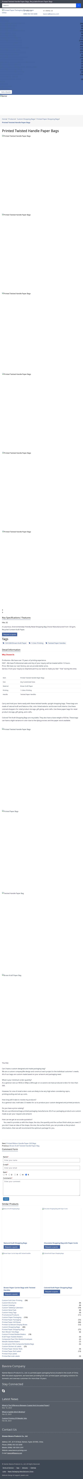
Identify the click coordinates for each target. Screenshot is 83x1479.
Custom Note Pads (8, 33)
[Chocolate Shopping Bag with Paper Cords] (58, 1224)
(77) (79, 1329)
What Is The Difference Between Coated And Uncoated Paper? (25, 1405)
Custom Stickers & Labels (11, 69)
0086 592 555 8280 (30, 14)
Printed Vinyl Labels (9, 77)
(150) (81, 40)
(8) (80, 1303)
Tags (17, 1468)
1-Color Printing (37, 643)
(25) (81, 69)
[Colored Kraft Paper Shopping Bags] (58, 1269)
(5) (80, 1344)
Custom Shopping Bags (10, 50)
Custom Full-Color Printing (12, 23)
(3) (80, 1356)
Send (6, 1199)
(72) (79, 1320)
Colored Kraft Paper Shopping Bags (58, 1288)
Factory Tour (6, 86)
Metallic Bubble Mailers (10, 65)
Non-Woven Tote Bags (9, 55)
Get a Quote (6, 92)
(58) (81, 23)
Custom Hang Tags (8, 36)
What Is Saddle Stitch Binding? (13, 1412)
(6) (80, 1332)
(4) (80, 1312)
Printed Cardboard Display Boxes (14, 48)
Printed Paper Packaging (11, 43)
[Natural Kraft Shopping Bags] (18, 1224)
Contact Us (5, 89)
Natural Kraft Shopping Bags (15, 1243)
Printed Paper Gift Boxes (10, 45)
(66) (79, 1322)
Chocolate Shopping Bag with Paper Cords (61, 1243)
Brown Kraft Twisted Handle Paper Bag (24, 1146)
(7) (80, 1341)
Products (4, 21)
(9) (80, 1349)
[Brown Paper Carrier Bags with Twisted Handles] (18, 1269)
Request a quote (9, 634)
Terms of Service (8, 1468)
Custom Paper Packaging (11, 40)
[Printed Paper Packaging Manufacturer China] (18, 12)
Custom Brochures (8, 26)
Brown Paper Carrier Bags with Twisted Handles (19, 1289)
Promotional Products (10, 38)
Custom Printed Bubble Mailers (14, 57)
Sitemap (33, 1468)
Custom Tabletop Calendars (12, 31)
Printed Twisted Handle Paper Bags (16, 122)
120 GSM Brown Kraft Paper (16, 643)
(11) (79, 1315)
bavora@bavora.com (51, 14)
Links (4, 1471)
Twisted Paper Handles (57, 643)
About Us (4, 84)
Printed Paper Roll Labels (11, 74)
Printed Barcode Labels (10, 79)
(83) (81, 50)
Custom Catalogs (7, 28)
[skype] (3, 1390)
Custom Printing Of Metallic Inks (14, 1418)
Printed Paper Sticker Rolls (12, 72)
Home (2, 19)
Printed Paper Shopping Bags (12, 52)
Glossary (25, 1468)
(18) (81, 57)
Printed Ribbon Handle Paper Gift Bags (21, 1143)
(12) (79, 1324)
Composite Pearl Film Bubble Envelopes (17, 62)
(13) (79, 1351)
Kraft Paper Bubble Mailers (11, 60)
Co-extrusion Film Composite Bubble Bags (18, 67)
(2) (80, 1339)
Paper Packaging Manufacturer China (20, 1471)
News (2, 82)
